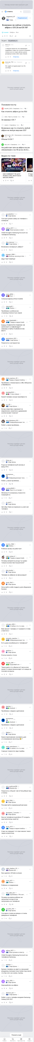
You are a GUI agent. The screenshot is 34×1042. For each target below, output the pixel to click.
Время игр (13, 788)
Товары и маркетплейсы (18, 322)
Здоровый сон (14, 664)
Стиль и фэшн (14, 394)
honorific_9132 (8, 108)
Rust (11, 296)
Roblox (12, 308)
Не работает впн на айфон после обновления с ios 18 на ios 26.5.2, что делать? (15, 150)
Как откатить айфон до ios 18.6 (14, 112)
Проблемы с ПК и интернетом (18, 894)
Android (12, 708)
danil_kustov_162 (9, 135)
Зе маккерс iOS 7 (8, 120)
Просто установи (12, 116)
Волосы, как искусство (16, 256)
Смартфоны (11, 20)
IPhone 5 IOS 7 (7, 139)
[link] (13, 170)
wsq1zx (6, 125)
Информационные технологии (18, 422)
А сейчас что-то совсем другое (18, 626)
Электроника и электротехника (23, 135)
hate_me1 (7, 144)
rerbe (6, 116)
